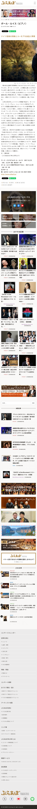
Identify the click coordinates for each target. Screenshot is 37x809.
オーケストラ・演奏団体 (8, 734)
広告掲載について (7, 746)
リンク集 (4, 727)
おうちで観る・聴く (7, 687)
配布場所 (4, 715)
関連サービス (5, 758)
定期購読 (4, 718)
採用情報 (4, 773)
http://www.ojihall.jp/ (8, 174)
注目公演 (4, 651)
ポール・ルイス (21, 182)
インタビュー (5, 654)
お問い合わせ (5, 780)
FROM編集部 (5, 664)
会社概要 (4, 767)
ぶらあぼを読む (6, 708)
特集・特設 (4, 670)
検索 (33, 403)
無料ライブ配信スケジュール (10, 691)
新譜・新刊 (5, 658)
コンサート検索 (6, 682)
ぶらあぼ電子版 (6, 711)
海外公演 (4, 661)
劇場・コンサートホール (8, 730)
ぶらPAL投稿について (8, 721)
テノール (5, 182)
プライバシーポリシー (8, 752)
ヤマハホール (5, 676)
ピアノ (12, 182)
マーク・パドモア (7, 185)
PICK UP (14, 26)
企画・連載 (5, 645)
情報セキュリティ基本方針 (9, 777)
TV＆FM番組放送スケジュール (10, 697)
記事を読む (4, 638)
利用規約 (4, 749)
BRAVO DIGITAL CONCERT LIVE (11, 761)
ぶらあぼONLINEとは (8, 739)
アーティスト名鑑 (7, 703)
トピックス (5, 648)
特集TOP (4, 673)
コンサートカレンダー (8, 633)
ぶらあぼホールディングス (9, 770)
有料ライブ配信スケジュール (10, 694)
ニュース (4, 641)
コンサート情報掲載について (10, 742)
